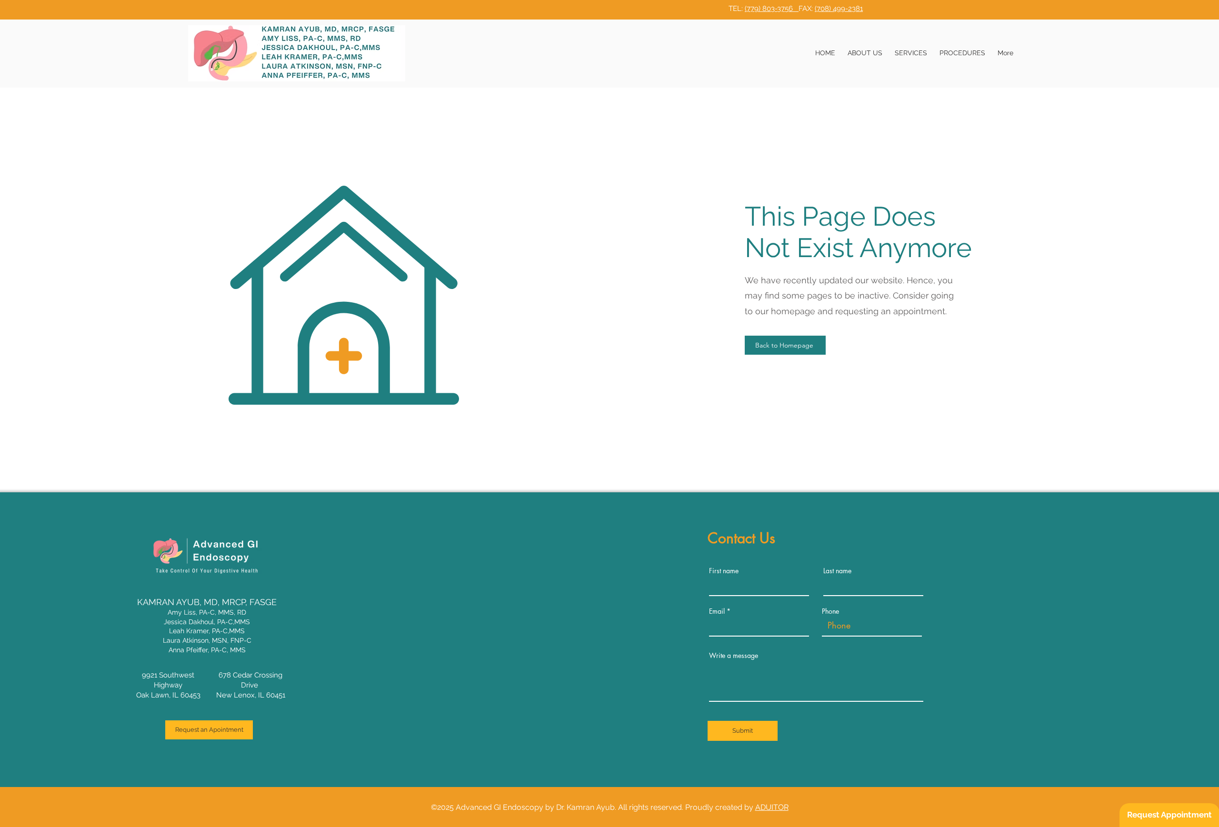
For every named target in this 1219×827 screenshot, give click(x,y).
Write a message (733, 655)
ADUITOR (772, 807)
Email (717, 611)
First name (724, 571)
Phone (830, 611)
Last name (837, 571)
